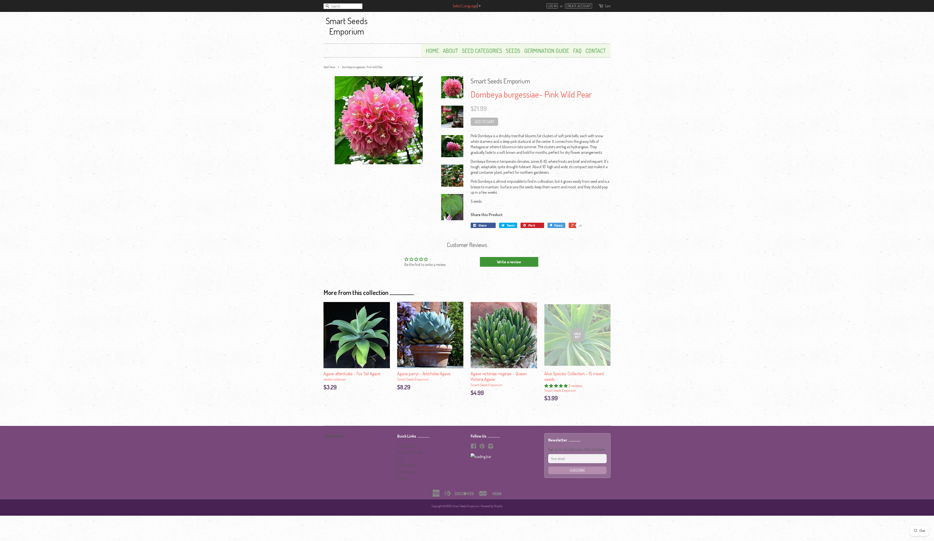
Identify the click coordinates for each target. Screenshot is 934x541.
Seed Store (329, 67)
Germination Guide (546, 50)
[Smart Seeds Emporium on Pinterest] (482, 447)
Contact (595, 50)
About (450, 50)
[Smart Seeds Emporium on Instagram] (490, 447)
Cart (608, 6)
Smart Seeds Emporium (347, 26)
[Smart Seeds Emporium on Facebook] (473, 447)
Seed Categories (482, 50)
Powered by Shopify (492, 506)
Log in (552, 6)
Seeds (513, 50)
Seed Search (405, 446)
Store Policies (406, 472)
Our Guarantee (406, 465)
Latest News (333, 436)
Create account (578, 6)
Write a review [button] (509, 261)
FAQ (577, 50)
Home (432, 50)
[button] (556, 385)
